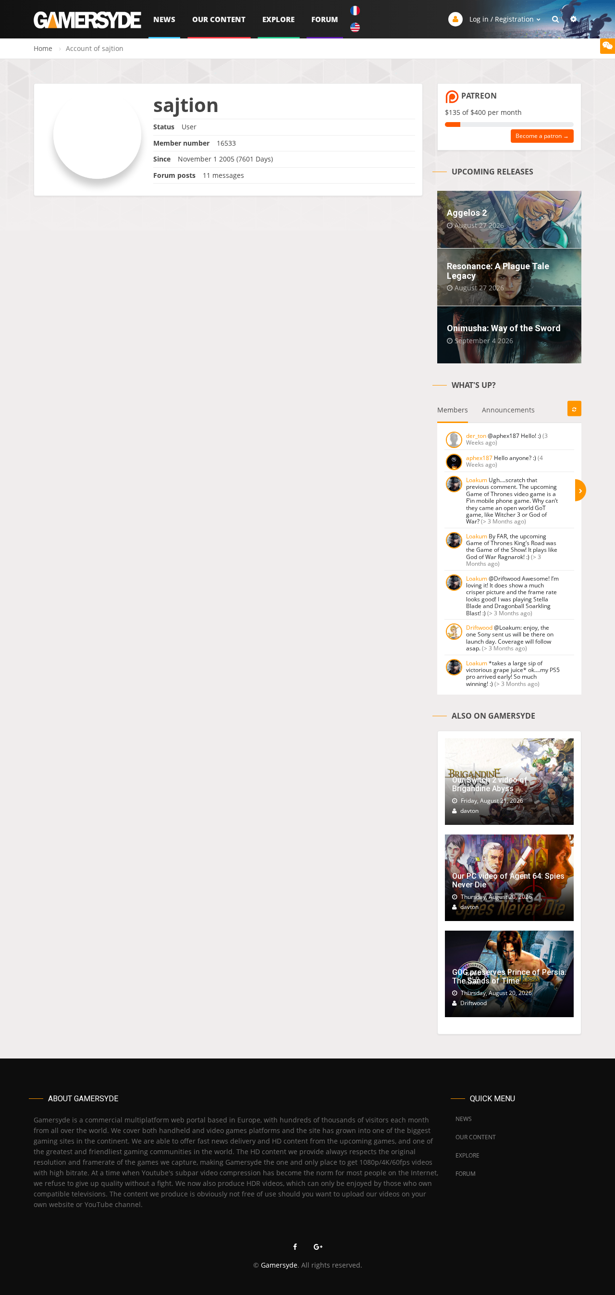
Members (452, 409)
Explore (278, 19)
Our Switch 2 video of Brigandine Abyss (490, 784)
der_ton (476, 436)
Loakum (476, 480)
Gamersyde (279, 1265)
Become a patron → (542, 136)
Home (43, 48)
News (164, 19)
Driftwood (479, 627)
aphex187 (479, 458)
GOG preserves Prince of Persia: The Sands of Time (509, 976)
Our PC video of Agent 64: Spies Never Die (508, 880)
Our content (219, 19)
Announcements (508, 409)
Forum (324, 19)
